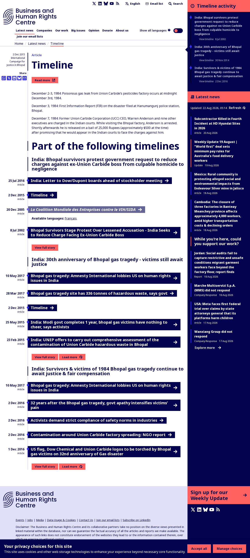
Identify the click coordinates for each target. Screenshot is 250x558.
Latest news (24, 30)
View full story (45, 247)
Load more (69, 357)
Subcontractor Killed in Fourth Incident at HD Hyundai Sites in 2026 (218, 123)
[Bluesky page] (106, 4)
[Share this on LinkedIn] (14, 78)
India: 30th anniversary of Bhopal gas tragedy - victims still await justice (218, 51)
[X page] (94, 4)
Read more (42, 80)
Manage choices (229, 548)
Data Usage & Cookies (61, 520)
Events (20, 520)
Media (40, 520)
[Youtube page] (111, 4)
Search (177, 3)
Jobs (30, 520)
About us (122, 30)
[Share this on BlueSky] (19, 78)
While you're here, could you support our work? (217, 241)
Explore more (205, 348)
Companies (44, 30)
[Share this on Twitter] (9, 78)
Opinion (93, 30)
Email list (156, 3)
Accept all (199, 548)
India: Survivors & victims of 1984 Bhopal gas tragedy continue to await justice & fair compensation (219, 72)
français (71, 218)
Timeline (57, 43)
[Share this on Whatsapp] (4, 78)
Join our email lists (30, 36)
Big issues (78, 30)
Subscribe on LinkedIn (136, 520)
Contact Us (86, 520)
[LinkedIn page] (100, 4)
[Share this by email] (24, 78)
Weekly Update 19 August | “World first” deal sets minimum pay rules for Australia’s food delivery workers (215, 151)
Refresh (235, 108)
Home (19, 43)
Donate (107, 30)
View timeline (206, 39)
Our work (61, 30)
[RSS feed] (117, 4)
